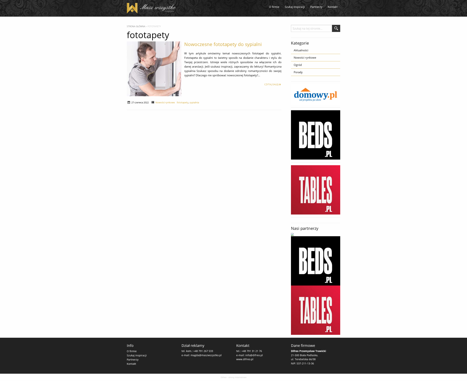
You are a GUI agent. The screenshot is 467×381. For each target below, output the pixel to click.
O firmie (274, 7)
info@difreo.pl (254, 355)
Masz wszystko (152, 8)
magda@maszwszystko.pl (206, 355)
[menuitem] (274, 7)
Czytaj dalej (271, 84)
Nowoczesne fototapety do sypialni (223, 44)
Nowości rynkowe (165, 102)
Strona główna (136, 26)
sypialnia (194, 102)
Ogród (298, 65)
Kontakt (332, 7)
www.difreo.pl (244, 359)
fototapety (182, 102)
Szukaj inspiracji (295, 7)
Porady (298, 72)
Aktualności (301, 50)
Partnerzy (316, 7)
